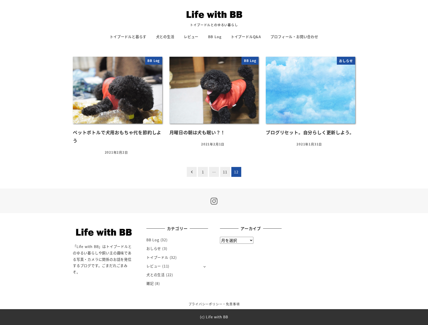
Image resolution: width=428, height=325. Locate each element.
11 (225, 171)
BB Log (152, 239)
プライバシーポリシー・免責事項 (214, 303)
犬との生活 (155, 274)
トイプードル (157, 257)
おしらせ (153, 248)
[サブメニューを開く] (204, 266)
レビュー (153, 266)
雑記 (150, 283)
